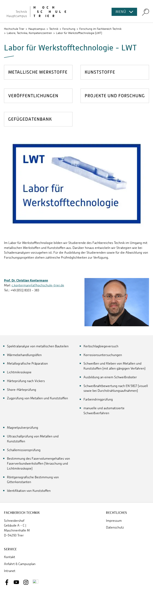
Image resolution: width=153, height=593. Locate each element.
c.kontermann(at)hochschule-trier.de (38, 285)
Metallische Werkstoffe (38, 72)
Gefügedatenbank (30, 119)
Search (145, 12)
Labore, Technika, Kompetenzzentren (29, 33)
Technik (53, 28)
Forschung (68, 28)
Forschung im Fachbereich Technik (100, 28)
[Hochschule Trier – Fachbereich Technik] (76, 11)
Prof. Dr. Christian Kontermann (26, 280)
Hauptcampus (36, 28)
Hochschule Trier (14, 28)
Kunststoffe (100, 72)
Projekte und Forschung (115, 95)
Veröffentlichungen (33, 95)
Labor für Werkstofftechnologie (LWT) (79, 33)
